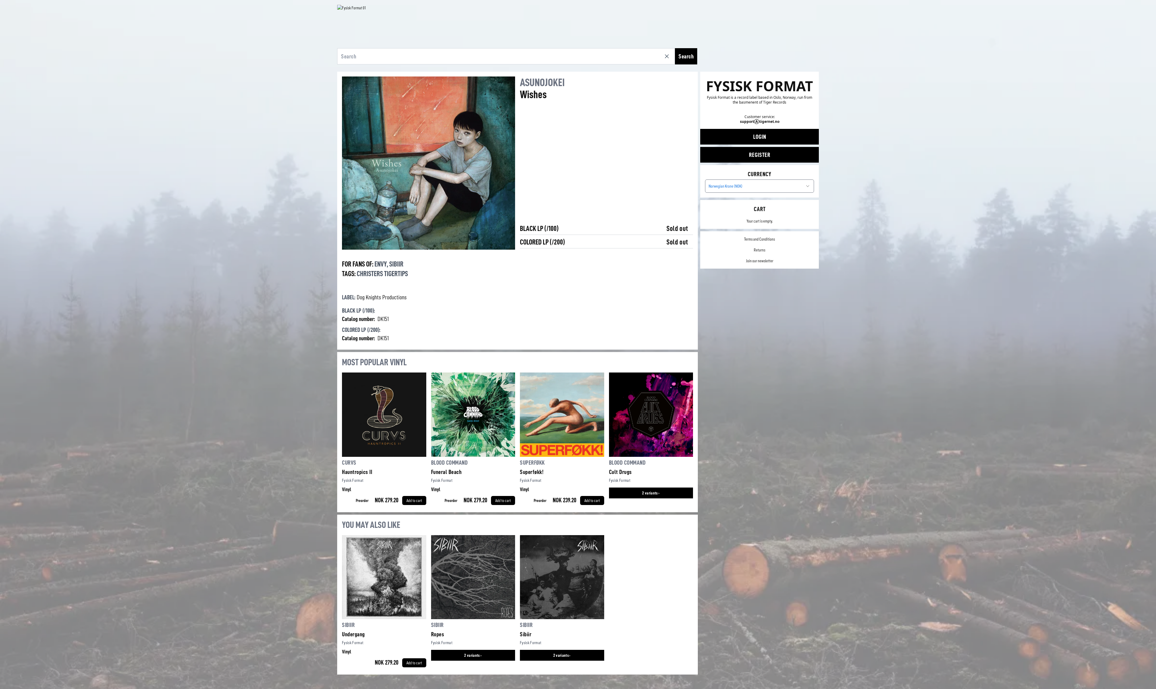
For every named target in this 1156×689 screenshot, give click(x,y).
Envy (380, 264)
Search (686, 56)
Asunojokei (542, 82)
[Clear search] (668, 56)
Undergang (353, 634)
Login (759, 137)
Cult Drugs (620, 472)
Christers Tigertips (382, 273)
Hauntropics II (357, 472)
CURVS (349, 463)
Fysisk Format (353, 480)
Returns (759, 250)
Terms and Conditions (759, 239)
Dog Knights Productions (382, 297)
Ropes (437, 634)
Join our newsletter (759, 261)
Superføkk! (531, 472)
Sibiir (396, 264)
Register (759, 155)
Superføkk (532, 463)
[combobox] (759, 186)
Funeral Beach (446, 472)
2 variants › (651, 493)
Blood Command (449, 463)
